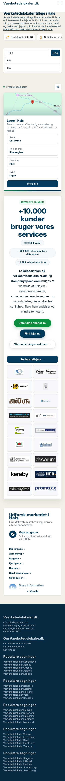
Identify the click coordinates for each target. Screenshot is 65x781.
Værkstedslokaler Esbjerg (17, 673)
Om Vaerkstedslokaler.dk (17, 643)
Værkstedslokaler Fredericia (18, 737)
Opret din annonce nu (32, 323)
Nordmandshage (19, 572)
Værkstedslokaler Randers (18, 685)
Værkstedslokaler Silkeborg (18, 712)
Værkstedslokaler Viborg (17, 734)
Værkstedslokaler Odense (17, 667)
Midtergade (16, 548)
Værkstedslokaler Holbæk (17, 764)
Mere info (32, 183)
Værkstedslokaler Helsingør (18, 718)
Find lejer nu (32, 333)
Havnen (13, 568)
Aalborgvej (15, 553)
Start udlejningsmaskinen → (32, 344)
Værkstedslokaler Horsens (17, 691)
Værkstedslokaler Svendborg (19, 770)
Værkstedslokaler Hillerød (17, 761)
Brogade (14, 558)
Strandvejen (16, 577)
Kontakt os (9, 649)
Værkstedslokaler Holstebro (18, 743)
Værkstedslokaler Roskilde (18, 697)
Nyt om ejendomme (14, 646)
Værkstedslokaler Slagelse (18, 758)
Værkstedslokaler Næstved (18, 722)
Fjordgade (15, 563)
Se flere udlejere (32, 359)
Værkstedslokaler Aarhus (17, 664)
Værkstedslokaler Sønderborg (20, 767)
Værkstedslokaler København (19, 661)
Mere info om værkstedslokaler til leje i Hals (27, 29)
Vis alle (34, 591)
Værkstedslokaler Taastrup (18, 746)
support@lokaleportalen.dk (18, 628)
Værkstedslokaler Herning (17, 709)
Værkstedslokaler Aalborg (17, 670)
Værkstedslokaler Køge (16, 740)
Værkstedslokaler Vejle (15, 694)
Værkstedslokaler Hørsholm (18, 715)
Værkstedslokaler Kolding (17, 688)
